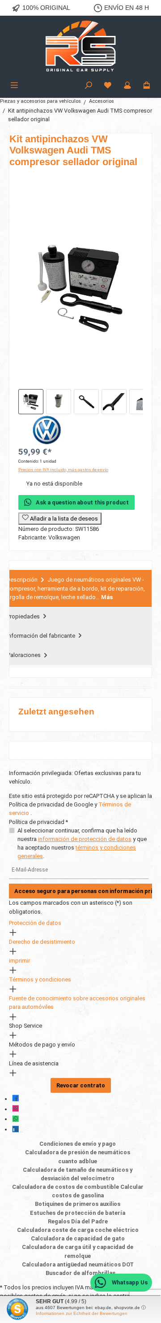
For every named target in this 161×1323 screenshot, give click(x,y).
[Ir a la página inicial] (80, 47)
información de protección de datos (84, 839)
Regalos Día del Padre (78, 1221)
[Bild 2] (58, 401)
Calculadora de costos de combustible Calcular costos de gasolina (78, 1191)
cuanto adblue (77, 1161)
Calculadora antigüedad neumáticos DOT (78, 1264)
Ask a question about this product (82, 502)
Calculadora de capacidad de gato (78, 1238)
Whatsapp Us (129, 1282)
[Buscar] (88, 86)
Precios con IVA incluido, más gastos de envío (63, 469)
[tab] (80, 588)
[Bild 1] (30, 401)
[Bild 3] (86, 401)
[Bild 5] (141, 401)
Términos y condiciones (40, 979)
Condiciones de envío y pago (77, 1143)
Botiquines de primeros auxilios (77, 1203)
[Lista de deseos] (108, 86)
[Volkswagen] (80, 430)
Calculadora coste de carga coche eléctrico (78, 1230)
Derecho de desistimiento (42, 941)
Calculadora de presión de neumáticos (77, 1152)
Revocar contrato (80, 1085)
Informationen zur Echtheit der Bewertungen (81, 1313)
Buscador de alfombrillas (80, 1273)
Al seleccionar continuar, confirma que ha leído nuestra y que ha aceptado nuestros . (82, 843)
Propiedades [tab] (24, 616)
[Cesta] (147, 86)
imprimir (19, 960)
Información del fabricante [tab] (41, 635)
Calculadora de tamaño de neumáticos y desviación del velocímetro (77, 1174)
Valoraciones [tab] (24, 655)
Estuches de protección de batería (77, 1212)
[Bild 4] (114, 401)
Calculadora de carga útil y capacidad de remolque (77, 1251)
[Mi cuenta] (127, 86)
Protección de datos (35, 923)
